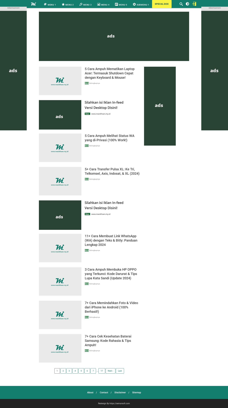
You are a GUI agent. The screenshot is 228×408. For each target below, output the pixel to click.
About (90, 392)
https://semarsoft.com (119, 403)
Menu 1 (51, 5)
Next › (110, 371)
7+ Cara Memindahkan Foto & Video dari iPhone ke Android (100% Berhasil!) (111, 307)
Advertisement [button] (13, 8)
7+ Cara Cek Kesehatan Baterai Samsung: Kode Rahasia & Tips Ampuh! (108, 340)
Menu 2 (69, 5)
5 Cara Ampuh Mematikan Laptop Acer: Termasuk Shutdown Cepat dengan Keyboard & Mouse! (110, 73)
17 (102, 371)
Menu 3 (87, 5)
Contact (104, 392)
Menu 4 (104, 5)
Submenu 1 (142, 5)
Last (120, 371)
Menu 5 (122, 5)
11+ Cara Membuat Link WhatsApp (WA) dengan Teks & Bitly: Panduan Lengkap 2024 (111, 240)
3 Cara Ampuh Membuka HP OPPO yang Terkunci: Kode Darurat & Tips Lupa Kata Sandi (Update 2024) (111, 273)
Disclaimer (120, 392)
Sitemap (136, 392)
